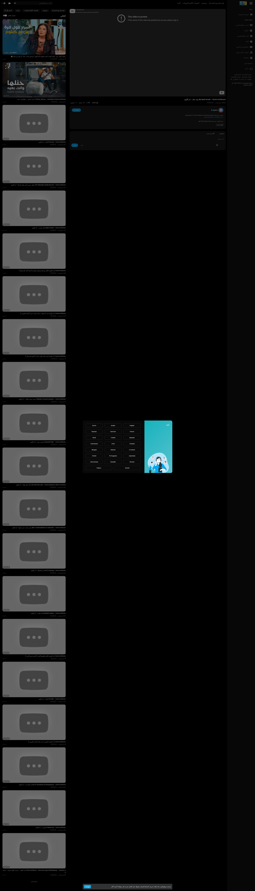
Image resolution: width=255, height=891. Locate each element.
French (132, 432)
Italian (94, 456)
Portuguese (113, 456)
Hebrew (113, 450)
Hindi (94, 438)
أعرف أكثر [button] (114, 887)
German (113, 432)
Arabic (113, 425)
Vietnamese (94, 462)
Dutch (94, 425)
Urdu (113, 444)
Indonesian (94, 444)
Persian (132, 462)
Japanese (132, 456)
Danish (127, 468)
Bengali (94, 450)
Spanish (132, 438)
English (132, 425)
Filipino (99, 468)
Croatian (132, 450)
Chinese (132, 444)
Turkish (113, 438)
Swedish (113, 462)
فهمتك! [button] (87, 887)
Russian (94, 432)
